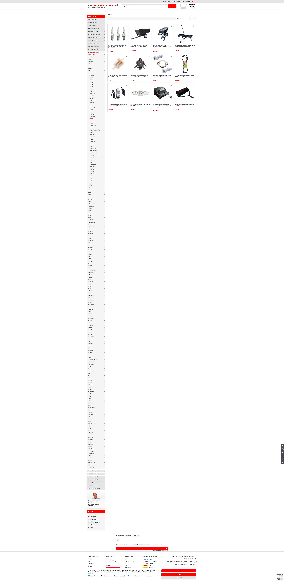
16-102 (91, 86)
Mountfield (91, 371)
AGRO (90, 66)
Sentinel (91, 414)
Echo (90, 256)
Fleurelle (91, 290)
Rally (90, 393)
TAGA (90, 428)
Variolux (91, 442)
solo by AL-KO (92, 423)
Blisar (90, 208)
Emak (90, 274)
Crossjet (91, 242)
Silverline (91, 416)
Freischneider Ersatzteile (93, 25)
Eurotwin (91, 284)
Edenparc (91, 261)
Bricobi (90, 213)
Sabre (90, 405)
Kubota (91, 348)
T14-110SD (92, 137)
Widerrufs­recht (109, 559)
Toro (90, 435)
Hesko (90, 327)
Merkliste (90, 566)
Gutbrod (91, 313)
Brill (90, 215)
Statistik (100, 575)
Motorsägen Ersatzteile (93, 43)
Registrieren (90, 561)
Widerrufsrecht (93, 521)
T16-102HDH (93, 162)
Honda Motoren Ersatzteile (94, 34)
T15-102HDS (93, 148)
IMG (90, 339)
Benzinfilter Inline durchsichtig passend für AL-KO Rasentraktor (117, 76)
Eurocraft (91, 279)
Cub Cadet (91, 245)
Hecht (90, 323)
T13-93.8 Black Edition (95, 130)
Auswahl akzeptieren (179, 578)
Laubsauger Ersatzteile (93, 37)
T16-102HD (92, 157)
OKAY (90, 382)
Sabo (90, 403)
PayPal (131, 575)
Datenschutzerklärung (95, 522)
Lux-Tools (91, 355)
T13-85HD (92, 121)
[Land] (192, 1)
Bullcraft (91, 219)
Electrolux (91, 272)
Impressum (92, 525)
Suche (172, 6)
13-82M (91, 79)
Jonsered (91, 343)
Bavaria (91, 197)
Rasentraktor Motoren (93, 471)
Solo (90, 421)
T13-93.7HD (92, 128)
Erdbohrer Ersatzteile (92, 22)
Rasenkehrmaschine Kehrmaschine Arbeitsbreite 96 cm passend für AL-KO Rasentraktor (162, 106)
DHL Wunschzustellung (121, 575)
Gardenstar (91, 295)
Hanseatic (91, 318)
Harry (90, 320)
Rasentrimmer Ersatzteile (93, 474)
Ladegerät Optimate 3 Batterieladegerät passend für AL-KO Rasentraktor (117, 105)
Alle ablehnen (178, 574)
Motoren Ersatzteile (92, 40)
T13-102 (92, 111)
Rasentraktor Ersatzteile (94, 11)
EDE (90, 258)
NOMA (90, 380)
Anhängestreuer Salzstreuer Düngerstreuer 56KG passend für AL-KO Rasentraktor (162, 46)
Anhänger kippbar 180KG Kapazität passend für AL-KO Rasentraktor (139, 46)
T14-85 (91, 139)
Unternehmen (93, 516)
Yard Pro (91, 464)
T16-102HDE (93, 160)
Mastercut (91, 361)
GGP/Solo (91, 304)
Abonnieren (141, 548)
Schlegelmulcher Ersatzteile (94, 488)
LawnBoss (91, 350)
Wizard (90, 460)
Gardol (90, 297)
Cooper (90, 238)
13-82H (91, 77)
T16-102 (92, 155)
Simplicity (91, 57)
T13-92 (91, 123)
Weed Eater (91, 448)
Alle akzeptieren (179, 571)
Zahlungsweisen (93, 519)
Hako (90, 316)
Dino (90, 252)
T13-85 (91, 118)
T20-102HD (92, 171)
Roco (90, 400)
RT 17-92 (92, 102)
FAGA (90, 286)
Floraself (91, 293)
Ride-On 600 (93, 89)
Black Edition (92, 203)
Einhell (90, 268)
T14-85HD (92, 141)
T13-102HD (92, 114)
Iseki (90, 341)
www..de (103, 6)
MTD (90, 375)
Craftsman (91, 240)
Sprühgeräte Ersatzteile (93, 479)
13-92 (91, 82)
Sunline (90, 426)
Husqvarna (91, 336)
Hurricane (91, 334)
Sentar (90, 412)
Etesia (90, 277)
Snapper (91, 419)
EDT (90, 263)
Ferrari (90, 288)
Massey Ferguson (93, 359)
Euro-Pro (91, 281)
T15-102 (92, 144)
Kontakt (91, 527)
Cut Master (91, 247)
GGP (90, 302)
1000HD (92, 75)
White (90, 455)
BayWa (90, 199)
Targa (90, 430)
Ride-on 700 (92, 95)
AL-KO (102, 11)
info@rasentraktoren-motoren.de (93, 505)
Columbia (91, 233)
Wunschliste (126, 26)
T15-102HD (92, 146)
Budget (90, 217)
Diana (90, 249)
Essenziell (92, 575)
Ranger (90, 396)
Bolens (90, 210)
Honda (90, 329)
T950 (91, 185)
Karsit (90, 345)
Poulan (90, 389)
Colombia (91, 231)
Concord (91, 236)
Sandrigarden (92, 407)
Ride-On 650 (93, 93)
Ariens (90, 192)
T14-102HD (92, 134)
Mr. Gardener (92, 373)
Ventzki (91, 444)
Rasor (90, 398)
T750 (91, 176)
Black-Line (91, 206)
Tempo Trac (91, 432)
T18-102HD (92, 169)
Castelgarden (92, 222)
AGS (90, 70)
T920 (91, 180)
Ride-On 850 (93, 100)
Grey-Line (91, 309)
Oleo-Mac (91, 384)
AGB (91, 524)
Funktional (138, 575)
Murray (90, 377)
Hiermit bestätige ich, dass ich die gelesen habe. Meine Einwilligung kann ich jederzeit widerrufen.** (139, 544)
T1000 (91, 105)
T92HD (91, 182)
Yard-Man (91, 467)
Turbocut (91, 439)
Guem (90, 311)
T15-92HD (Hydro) (94, 153)
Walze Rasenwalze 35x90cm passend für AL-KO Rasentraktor (184, 105)
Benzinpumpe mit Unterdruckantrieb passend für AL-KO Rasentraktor (139, 76)
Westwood (91, 451)
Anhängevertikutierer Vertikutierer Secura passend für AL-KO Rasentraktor (185, 46)
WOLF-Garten (92, 462)
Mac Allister (91, 357)
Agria (90, 63)
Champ (90, 224)
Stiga (90, 59)
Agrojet (90, 68)
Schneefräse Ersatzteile (93, 477)
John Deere (91, 54)
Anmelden (90, 559)
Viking (90, 446)
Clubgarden (91, 226)
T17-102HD (92, 166)
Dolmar (90, 254)
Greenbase (91, 306)
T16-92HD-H (93, 164)
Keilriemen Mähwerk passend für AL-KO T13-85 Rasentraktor (184, 76)
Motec (90, 368)
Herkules (91, 325)
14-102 (91, 84)
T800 (91, 178)
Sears (90, 410)
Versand (92, 518)
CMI (90, 229)
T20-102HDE (93, 173)
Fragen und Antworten (95, 514)
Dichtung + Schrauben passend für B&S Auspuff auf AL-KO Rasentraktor (162, 76)
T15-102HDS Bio (93, 150)
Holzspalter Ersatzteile (93, 31)
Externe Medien (108, 575)
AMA (90, 190)
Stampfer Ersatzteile (92, 482)
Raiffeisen (91, 391)
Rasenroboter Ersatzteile (93, 19)
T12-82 (91, 109)
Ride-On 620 (93, 91)
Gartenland (91, 300)
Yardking (91, 61)
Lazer (90, 352)
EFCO (90, 265)
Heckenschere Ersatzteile (93, 28)
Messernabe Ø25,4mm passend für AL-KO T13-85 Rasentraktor (140, 105)
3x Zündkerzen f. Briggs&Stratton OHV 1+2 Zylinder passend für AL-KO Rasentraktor (117, 46)
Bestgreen (91, 201)
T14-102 (92, 132)
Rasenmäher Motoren (93, 49)
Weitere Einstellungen (147, 575)
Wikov (90, 458)
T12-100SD (92, 107)
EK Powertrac (92, 270)
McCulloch (91, 364)
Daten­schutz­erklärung (111, 561)
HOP (90, 332)
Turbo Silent (92, 437)
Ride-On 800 (93, 98)
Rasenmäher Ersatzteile (93, 46)
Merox (90, 366)
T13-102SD (92, 116)
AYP (90, 194)
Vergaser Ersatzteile (92, 485)
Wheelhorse (91, 453)
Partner (91, 387)
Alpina (90, 187)
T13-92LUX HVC (93, 125)
